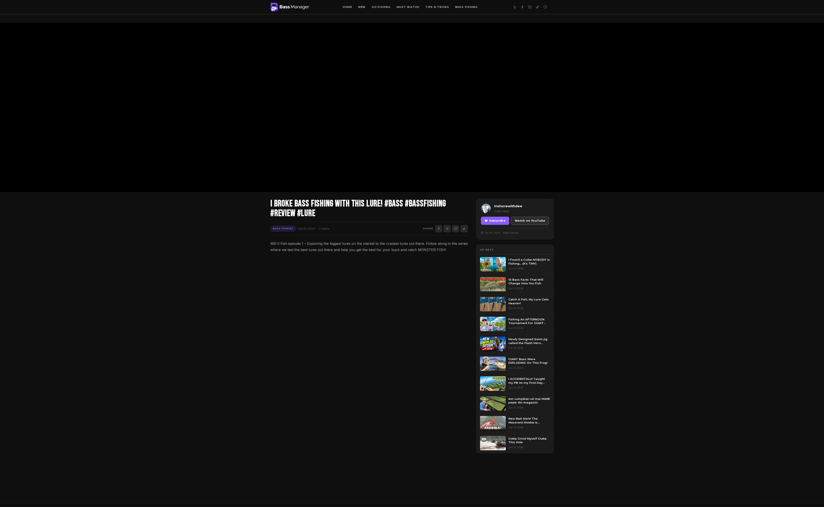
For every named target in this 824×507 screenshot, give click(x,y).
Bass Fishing (466, 7)
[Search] (545, 7)
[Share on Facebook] (438, 228)
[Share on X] (447, 228)
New (362, 7)
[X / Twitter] (514, 7)
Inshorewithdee (508, 206)
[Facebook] (522, 7)
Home (347, 7)
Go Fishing (381, 7)
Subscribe (497, 220)
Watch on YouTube (530, 220)
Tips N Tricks (437, 7)
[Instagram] (529, 7)
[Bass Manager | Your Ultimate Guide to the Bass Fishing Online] (289, 7)
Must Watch (408, 7)
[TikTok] (537, 7)
